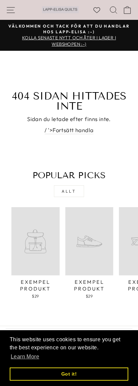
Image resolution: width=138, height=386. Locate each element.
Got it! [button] (69, 374)
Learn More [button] (25, 356)
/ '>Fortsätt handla (69, 129)
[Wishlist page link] (100, 10)
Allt (69, 191)
